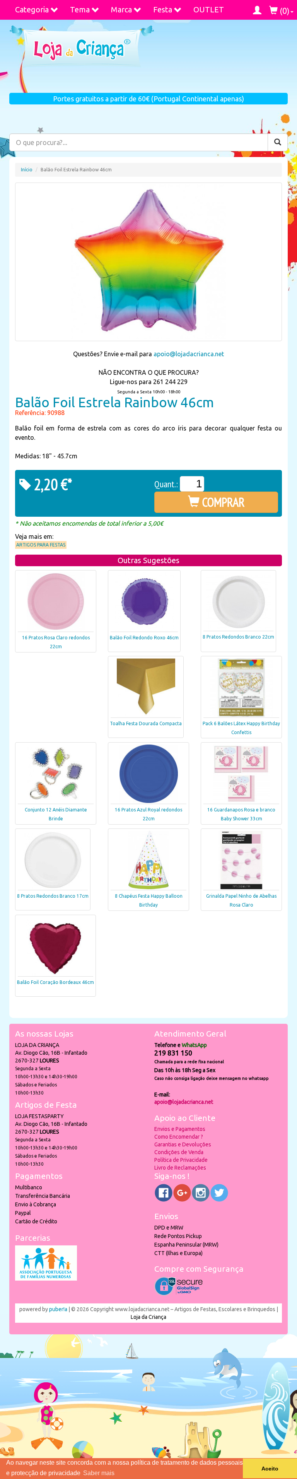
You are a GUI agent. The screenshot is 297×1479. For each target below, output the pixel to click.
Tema (80, 9)
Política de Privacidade (181, 1160)
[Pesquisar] (278, 142)
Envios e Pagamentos (179, 1129)
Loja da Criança (148, 1317)
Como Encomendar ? (178, 1137)
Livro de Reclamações (180, 1168)
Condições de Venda (178, 1152)
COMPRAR (222, 502)
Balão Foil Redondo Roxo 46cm (144, 637)
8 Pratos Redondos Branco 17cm (53, 895)
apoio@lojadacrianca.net (189, 353)
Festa (162, 9)
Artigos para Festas (40, 544)
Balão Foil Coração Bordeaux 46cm (55, 982)
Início (26, 169)
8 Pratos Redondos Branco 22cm (238, 636)
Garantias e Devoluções (182, 1144)
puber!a (58, 1309)
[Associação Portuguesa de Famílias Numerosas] (46, 1279)
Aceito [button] (269, 1468)
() (284, 10)
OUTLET (208, 9)
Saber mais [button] (98, 1473)
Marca (121, 9)
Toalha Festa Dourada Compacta (146, 723)
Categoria (32, 9)
